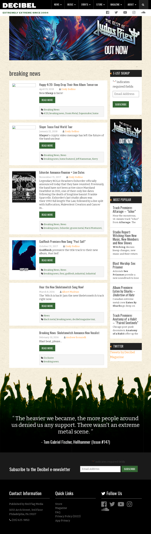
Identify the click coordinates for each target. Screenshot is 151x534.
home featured (67, 159)
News (57, 4)
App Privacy (62, 520)
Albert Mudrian (70, 291)
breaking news (56, 113)
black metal (50, 319)
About (131, 4)
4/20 (46, 113)
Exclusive (49, 358)
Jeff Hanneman (83, 159)
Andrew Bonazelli (76, 337)
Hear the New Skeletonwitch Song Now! (61, 287)
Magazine (115, 4)
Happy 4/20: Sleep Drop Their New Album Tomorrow (68, 84)
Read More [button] (47, 100)
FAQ (57, 512)
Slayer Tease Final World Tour (56, 127)
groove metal (77, 228)
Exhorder (64, 228)
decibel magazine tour (83, 319)
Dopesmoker (85, 113)
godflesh (69, 273)
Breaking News (51, 109)
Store (99, 4)
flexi (62, 273)
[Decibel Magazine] (19, 4)
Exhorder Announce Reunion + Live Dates (62, 172)
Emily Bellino (68, 89)
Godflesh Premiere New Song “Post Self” (62, 241)
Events (85, 4)
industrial (80, 273)
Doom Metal (71, 113)
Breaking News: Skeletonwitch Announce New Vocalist (69, 333)
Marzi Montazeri (93, 228)
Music (70, 4)
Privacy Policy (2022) (68, 516)
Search (145, 8)
